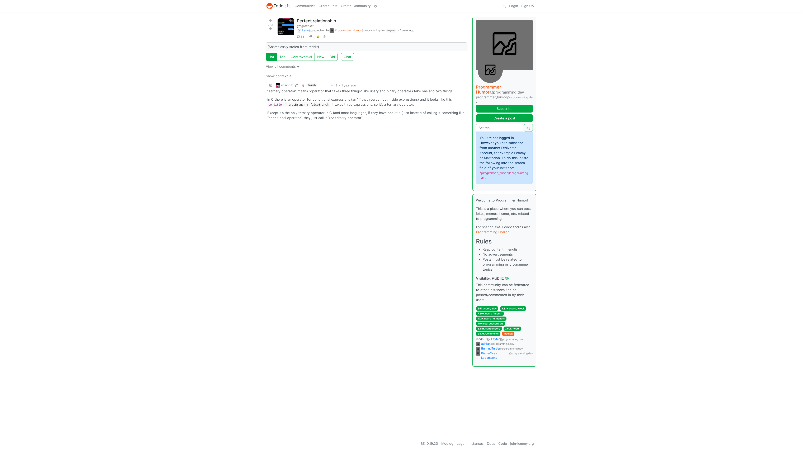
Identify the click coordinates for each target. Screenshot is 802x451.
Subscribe (504, 108)
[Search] (504, 6)
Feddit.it (282, 5)
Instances (476, 443)
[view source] (324, 36)
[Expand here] (286, 26)
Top (282, 57)
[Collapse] (270, 85)
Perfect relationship (316, 20)
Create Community (356, 6)
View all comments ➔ (282, 66)
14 (302, 36)
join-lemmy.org (522, 443)
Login (513, 6)
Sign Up (527, 6)
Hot (271, 57)
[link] (310, 37)
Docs (491, 443)
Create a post (504, 118)
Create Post (328, 6)
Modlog (508, 333)
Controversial (301, 57)
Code (502, 443)
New (320, 57)
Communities (305, 6)
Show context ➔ (279, 76)
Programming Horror (492, 232)
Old (332, 57)
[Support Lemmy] (375, 6)
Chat (347, 57)
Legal (461, 443)
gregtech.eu (305, 26)
